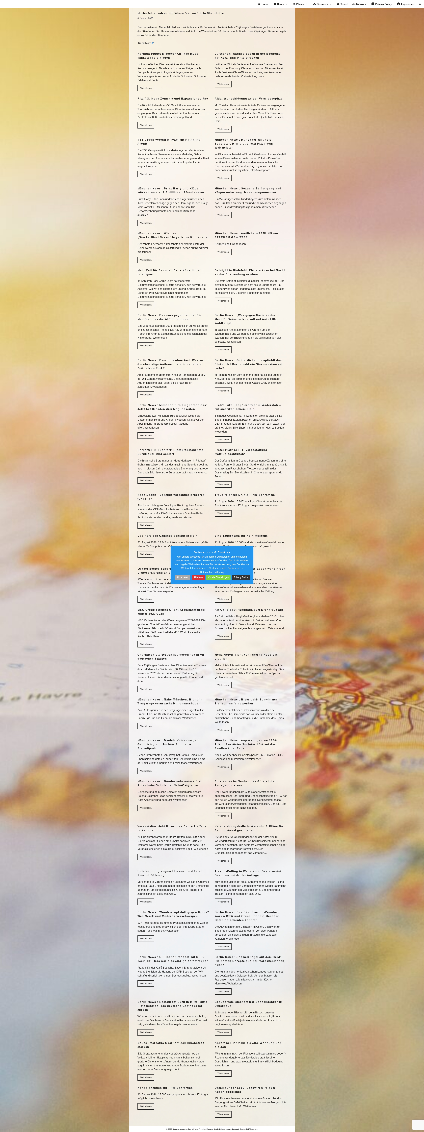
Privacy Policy (241, 577)
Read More (144, 43)
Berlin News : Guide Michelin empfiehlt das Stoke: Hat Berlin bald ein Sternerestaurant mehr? (249, 364)
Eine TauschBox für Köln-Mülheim (241, 535)
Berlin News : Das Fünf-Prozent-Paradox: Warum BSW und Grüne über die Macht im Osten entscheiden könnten (247, 916)
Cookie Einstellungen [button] (218, 577)
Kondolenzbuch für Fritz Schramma (165, 1087)
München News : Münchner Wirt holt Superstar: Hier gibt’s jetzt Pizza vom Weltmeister (244, 143)
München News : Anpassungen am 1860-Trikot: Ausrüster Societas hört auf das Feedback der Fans (246, 744)
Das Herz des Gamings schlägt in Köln (167, 535)
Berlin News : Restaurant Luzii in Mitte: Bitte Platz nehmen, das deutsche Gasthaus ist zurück (172, 1006)
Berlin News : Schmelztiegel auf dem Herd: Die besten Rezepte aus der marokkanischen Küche (249, 961)
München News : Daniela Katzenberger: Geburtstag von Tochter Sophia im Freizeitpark (168, 744)
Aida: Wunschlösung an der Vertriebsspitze (249, 98)
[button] (420, 4)
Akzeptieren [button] (182, 577)
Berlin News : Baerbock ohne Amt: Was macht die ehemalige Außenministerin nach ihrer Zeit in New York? (173, 364)
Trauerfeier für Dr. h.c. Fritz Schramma (245, 494)
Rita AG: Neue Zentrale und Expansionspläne (172, 98)
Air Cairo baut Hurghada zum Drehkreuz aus (249, 609)
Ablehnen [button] (198, 577)
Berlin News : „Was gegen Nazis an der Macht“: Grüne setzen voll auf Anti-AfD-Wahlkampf (246, 319)
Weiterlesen (146, 88)
